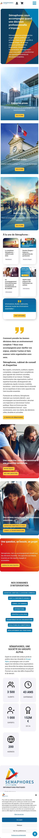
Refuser (19, 825)
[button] (36, 795)
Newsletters (9, 259)
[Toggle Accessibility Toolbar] (35, 834)
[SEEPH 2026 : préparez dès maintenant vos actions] (28, 268)
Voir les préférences (19, 831)
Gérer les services (19, 814)
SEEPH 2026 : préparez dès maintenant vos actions (27, 282)
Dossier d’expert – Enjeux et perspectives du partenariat (28, 253)
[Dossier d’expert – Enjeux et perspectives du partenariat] (28, 239)
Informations (9, 292)
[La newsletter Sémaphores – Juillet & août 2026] (10, 239)
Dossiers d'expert (27, 259)
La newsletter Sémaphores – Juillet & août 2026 (9, 253)
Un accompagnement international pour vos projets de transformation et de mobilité (10, 284)
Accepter (19, 820)
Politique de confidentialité (18, 835)
